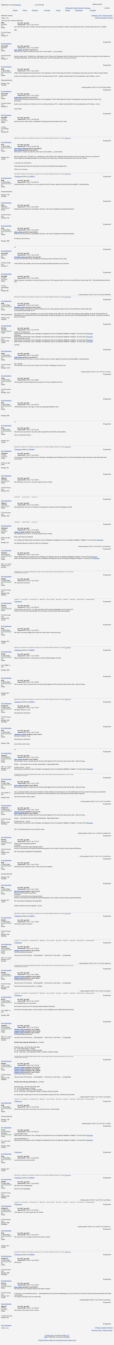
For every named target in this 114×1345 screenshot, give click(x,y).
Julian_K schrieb (19, 532)
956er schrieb (18, 232)
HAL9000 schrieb (19, 257)
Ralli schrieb (18, 97)
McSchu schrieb (19, 891)
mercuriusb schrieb (20, 148)
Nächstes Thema (107, 15)
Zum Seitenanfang (6, 43)
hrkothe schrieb (19, 950)
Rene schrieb (18, 50)
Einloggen (18, 5)
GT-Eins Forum (49, 1335)
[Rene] (24, 176)
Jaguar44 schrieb (19, 811)
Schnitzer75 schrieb (20, 734)
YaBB (45, 1337)
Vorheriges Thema (97, 15)
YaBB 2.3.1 (65, 1335)
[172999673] (31, 176)
